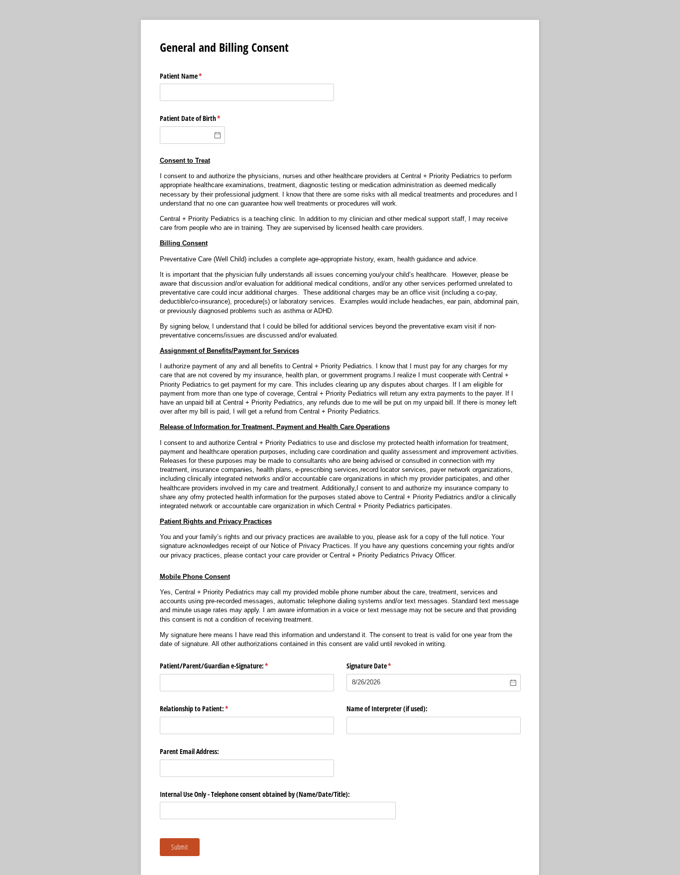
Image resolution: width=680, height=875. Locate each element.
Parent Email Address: (189, 751)
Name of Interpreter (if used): (387, 708)
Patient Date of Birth (192, 118)
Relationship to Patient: (206, 708)
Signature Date (380, 665)
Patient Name (193, 76)
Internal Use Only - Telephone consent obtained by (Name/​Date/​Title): (255, 794)
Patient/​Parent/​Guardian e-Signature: (226, 665)
